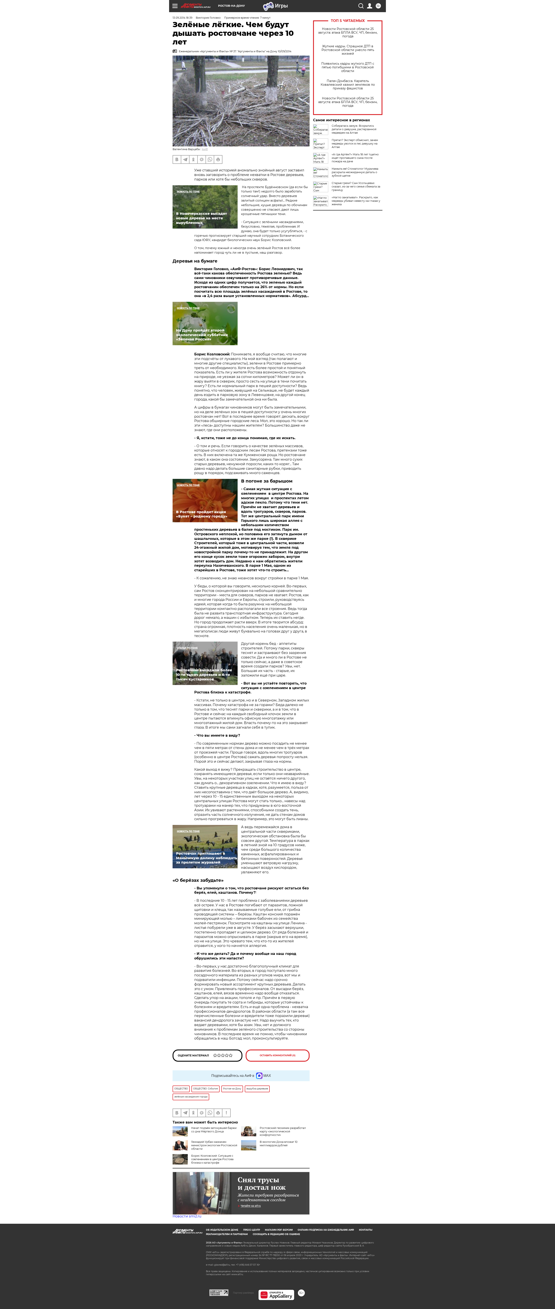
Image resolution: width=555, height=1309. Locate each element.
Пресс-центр (251, 1230)
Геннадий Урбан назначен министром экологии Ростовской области (214, 1145)
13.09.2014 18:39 (182, 17)
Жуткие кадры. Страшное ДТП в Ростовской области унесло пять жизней (348, 50)
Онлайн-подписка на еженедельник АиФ (326, 1230)
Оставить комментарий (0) (277, 1055)
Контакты (365, 1230)
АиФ (205, 149)
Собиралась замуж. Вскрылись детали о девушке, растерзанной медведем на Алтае (354, 129)
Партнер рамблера (243, 1292)
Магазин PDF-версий (279, 1230)
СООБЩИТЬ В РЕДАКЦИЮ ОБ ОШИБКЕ (276, 1234)
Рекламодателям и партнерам (227, 1234)
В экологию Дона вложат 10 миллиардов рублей (278, 1143)
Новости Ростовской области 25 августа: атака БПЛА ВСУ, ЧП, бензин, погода (347, 32)
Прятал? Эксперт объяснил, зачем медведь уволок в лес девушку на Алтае (355, 143)
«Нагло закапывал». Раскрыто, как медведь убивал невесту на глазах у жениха (356, 201)
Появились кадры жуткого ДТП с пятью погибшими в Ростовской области (347, 67)
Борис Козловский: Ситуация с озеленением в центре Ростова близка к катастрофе (212, 1159)
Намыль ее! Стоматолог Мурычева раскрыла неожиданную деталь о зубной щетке (355, 172)
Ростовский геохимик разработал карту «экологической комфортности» (283, 1131)
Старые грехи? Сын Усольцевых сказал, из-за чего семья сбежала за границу (356, 186)
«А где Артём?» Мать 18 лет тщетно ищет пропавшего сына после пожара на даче (355, 158)
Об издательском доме (222, 1230)
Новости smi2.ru (187, 1216)
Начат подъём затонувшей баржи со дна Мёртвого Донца (214, 1129)
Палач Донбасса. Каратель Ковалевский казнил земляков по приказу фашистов (348, 84)
